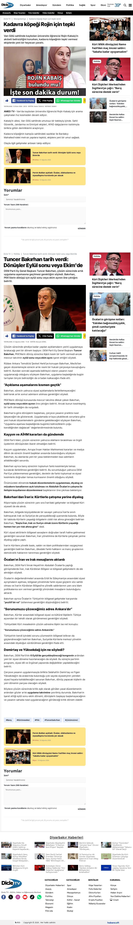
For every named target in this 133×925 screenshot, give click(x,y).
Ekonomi (49, 903)
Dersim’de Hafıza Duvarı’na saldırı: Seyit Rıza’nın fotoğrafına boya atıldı (116, 117)
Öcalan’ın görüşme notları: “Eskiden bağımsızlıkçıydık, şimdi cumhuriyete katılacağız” (117, 104)
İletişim (69, 13)
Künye (60, 13)
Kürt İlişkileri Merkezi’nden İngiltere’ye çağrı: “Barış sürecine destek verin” (108, 88)
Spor (69, 885)
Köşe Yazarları (19, 13)
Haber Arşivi (116, 892)
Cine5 (116, 900)
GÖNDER (81, 228)
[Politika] (109, 68)
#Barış (9, 720)
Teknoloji (49, 900)
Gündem (49, 892)
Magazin (49, 907)
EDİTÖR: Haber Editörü (36, 106)
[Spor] (109, 28)
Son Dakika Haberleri (120, 896)
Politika (17, 254)
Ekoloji (70, 910)
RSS (18, 922)
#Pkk (37, 720)
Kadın (69, 907)
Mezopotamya (20, 19)
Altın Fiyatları (95, 896)
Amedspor (72, 889)
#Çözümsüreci (71, 720)
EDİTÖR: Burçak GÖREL (38, 342)
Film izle (49, 910)
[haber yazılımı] (113, 922)
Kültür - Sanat (73, 900)
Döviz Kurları (95, 892)
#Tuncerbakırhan (52, 720)
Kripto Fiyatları (96, 900)
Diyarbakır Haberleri (55, 885)
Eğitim (70, 903)
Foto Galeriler (33, 13)
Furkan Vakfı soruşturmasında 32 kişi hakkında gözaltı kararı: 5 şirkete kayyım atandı (118, 356)
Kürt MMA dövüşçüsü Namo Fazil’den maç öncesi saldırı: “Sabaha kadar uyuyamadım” (109, 48)
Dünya (70, 896)
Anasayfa (7, 13)
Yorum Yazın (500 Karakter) (16, 204)
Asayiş (48, 889)
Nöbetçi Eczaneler (97, 903)
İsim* (6, 195)
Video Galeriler (48, 13)
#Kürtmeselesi (23, 720)
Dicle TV (7, 19)
